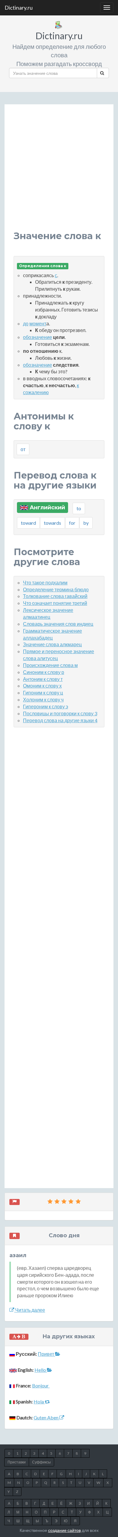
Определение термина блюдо (56, 589)
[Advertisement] (59, 172)
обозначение (37, 337)
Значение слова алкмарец (52, 644)
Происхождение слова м (50, 665)
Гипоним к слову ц (43, 692)
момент (37, 323)
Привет (46, 1354)
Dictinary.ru (19, 7)
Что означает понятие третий (55, 603)
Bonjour (41, 1385)
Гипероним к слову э (45, 706)
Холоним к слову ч (43, 699)
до (25, 323)
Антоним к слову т (43, 679)
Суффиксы (41, 1462)
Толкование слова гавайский (55, 596)
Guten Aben (46, 1417)
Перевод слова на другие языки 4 (60, 720)
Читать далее (29, 1310)
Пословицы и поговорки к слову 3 (60, 713)
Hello (40, 1370)
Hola (39, 1401)
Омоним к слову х (42, 685)
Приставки (17, 1462)
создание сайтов (64, 1530)
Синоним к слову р (43, 672)
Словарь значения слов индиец (58, 624)
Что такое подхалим (45, 582)
